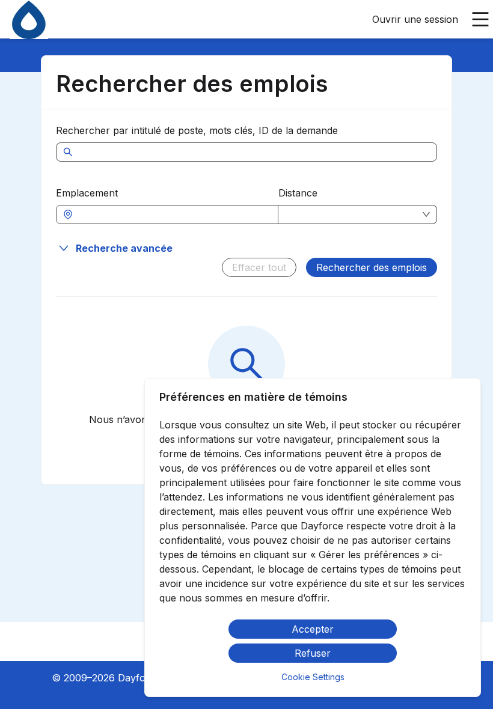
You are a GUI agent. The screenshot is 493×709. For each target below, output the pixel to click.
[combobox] (173, 214)
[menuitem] (29, 20)
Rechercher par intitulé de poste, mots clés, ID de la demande (197, 130)
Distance (297, 193)
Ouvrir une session (415, 19)
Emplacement (87, 193)
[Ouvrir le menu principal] (480, 19)
